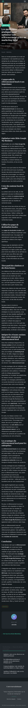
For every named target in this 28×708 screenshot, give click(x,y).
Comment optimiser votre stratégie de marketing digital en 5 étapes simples (14, 667)
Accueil (3, 52)
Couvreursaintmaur (14, 686)
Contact (19, 699)
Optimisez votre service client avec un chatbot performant (14, 655)
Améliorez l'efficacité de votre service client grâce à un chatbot (14, 672)
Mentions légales (11, 699)
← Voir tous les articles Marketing (11, 634)
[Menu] (24, 1)
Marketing (6, 25)
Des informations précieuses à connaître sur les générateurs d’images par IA (12, 661)
